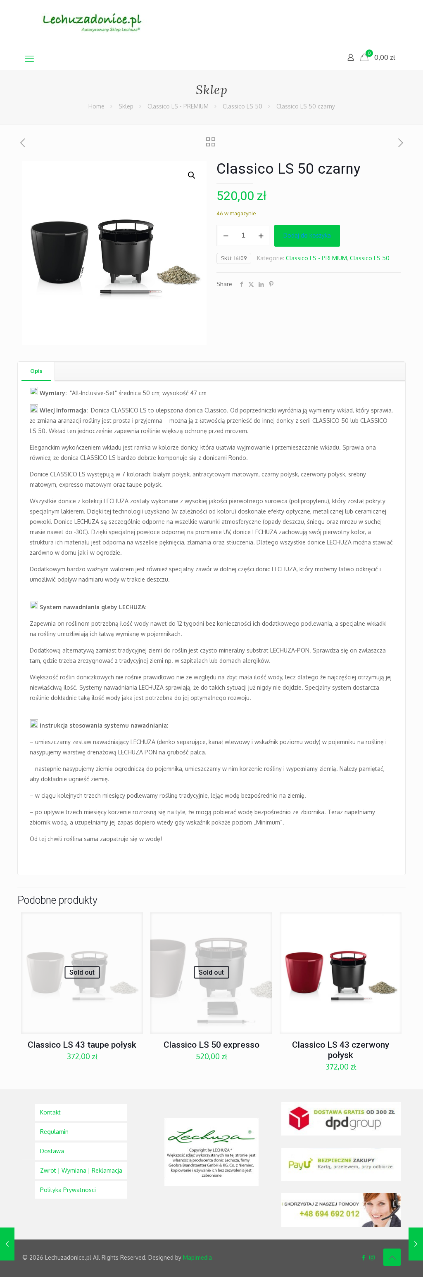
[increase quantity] (261, 235)
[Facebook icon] (363, 1257)
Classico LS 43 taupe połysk (82, 1045)
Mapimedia (197, 1257)
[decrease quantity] (226, 235)
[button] (192, 175)
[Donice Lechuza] (97, 23)
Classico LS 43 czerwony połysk (340, 1050)
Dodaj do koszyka (307, 235)
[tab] (36, 371)
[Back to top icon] (392, 1257)
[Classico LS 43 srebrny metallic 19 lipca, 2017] (7, 1244)
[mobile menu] (29, 58)
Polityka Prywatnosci (68, 1189)
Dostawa (52, 1150)
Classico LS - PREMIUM (178, 106)
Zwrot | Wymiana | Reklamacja (81, 1170)
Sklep (126, 106)
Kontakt (50, 1112)
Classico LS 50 (242, 106)
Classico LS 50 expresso (211, 1045)
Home (96, 106)
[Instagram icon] (372, 1257)
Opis (36, 371)
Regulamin (54, 1131)
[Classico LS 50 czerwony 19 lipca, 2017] (416, 1244)
